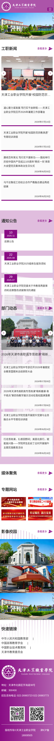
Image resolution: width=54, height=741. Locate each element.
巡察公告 (9, 241)
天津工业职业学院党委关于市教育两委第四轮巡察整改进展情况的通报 (26, 288)
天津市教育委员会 (12, 652)
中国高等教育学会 (12, 643)
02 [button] (24, 37)
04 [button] (30, 37)
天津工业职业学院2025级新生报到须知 (25, 263)
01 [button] (21, 37)
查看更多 (42, 48)
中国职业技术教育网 (13, 647)
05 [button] (33, 37)
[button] (3, 73)
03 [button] (27, 37)
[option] (27, 26)
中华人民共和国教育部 (14, 638)
